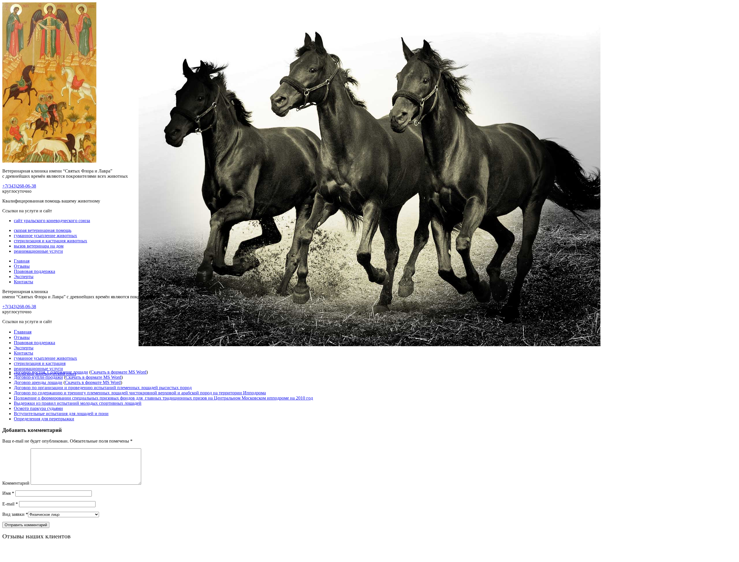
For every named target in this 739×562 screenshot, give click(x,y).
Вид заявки (15, 514)
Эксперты (23, 276)
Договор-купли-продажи (38, 377)
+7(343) (19, 185)
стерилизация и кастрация (40, 363)
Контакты (23, 281)
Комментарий (15, 483)
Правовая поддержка (34, 271)
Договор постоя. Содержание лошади (51, 372)
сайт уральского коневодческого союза (52, 220)
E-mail (10, 503)
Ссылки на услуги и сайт (27, 321)
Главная (21, 260)
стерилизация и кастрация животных (50, 240)
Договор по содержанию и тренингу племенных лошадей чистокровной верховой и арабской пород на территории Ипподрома (140, 392)
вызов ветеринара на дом (39, 245)
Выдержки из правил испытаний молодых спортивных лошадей (77, 403)
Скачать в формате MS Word (118, 372)
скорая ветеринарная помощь (42, 230)
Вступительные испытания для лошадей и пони (61, 413)
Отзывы (22, 266)
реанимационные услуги (38, 251)
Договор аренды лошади (38, 382)
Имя (8, 493)
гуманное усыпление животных (45, 235)
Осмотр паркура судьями (38, 408)
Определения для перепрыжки (44, 418)
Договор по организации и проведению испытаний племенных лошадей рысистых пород (103, 387)
